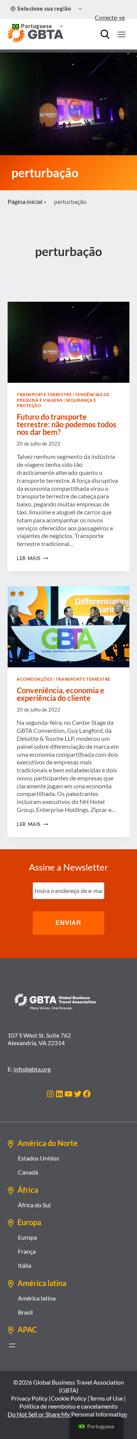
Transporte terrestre (44, 394)
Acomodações (34, 679)
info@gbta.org (32, 1069)
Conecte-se (110, 17)
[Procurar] (105, 34)
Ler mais (32, 558)
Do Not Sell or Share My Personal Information (67, 1414)
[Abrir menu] (12, 1345)
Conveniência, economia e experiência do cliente (60, 694)
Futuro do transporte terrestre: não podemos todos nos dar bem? (66, 424)
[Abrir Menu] (121, 34)
